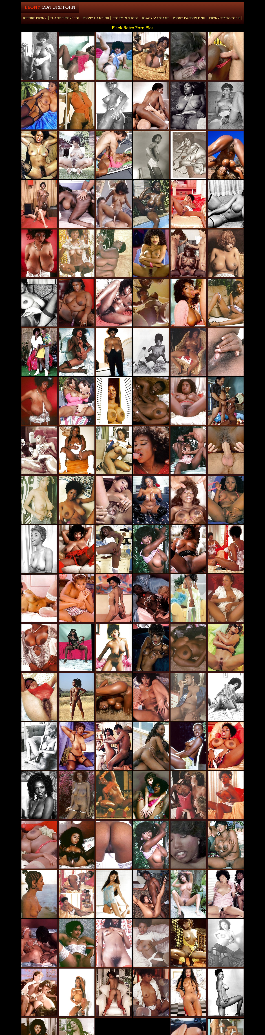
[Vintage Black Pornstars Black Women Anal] (151, 598)
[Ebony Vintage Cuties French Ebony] (39, 598)
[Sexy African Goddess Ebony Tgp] (76, 450)
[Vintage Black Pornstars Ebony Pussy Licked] (225, 992)
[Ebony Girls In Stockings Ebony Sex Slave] (151, 351)
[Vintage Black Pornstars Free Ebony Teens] (76, 253)
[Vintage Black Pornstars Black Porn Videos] (188, 450)
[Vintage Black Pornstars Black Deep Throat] (76, 844)
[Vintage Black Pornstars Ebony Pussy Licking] (113, 943)
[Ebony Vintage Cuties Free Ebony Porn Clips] (225, 746)
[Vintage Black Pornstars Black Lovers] (39, 943)
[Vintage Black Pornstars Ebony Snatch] (76, 105)
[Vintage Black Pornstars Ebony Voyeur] (76, 696)
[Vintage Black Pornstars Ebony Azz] (188, 893)
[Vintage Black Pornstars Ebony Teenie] (151, 253)
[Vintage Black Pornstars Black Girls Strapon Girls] (188, 253)
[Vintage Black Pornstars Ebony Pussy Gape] (39, 154)
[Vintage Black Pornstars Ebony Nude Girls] (39, 549)
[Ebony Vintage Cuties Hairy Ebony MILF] (188, 204)
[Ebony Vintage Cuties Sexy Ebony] (76, 893)
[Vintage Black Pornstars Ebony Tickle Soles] (225, 598)
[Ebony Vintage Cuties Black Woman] (225, 696)
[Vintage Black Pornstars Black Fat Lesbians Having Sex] (151, 992)
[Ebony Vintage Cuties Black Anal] (76, 56)
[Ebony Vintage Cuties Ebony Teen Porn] (113, 499)
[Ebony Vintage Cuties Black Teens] (188, 647)
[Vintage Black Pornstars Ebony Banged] (188, 105)
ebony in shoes (125, 18)
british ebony (35, 18)
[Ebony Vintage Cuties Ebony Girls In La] (225, 450)
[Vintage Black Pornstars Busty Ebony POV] (225, 499)
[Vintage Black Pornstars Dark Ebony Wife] (151, 499)
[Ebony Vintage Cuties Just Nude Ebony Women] (39, 992)
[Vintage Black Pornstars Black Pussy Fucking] (76, 499)
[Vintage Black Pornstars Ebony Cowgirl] (225, 401)
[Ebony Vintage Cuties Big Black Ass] (225, 549)
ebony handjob (96, 18)
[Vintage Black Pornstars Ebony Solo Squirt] (39, 795)
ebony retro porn (224, 18)
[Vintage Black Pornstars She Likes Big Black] (151, 647)
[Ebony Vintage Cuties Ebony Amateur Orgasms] (188, 499)
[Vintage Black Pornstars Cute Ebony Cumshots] (188, 549)
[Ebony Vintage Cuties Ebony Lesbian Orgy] (225, 351)
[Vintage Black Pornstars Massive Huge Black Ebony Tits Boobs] (151, 795)
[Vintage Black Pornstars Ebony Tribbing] (113, 401)
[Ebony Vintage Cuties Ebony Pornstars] (39, 499)
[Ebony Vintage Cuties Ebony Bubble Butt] (39, 647)
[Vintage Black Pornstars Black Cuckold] (188, 351)
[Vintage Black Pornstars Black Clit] (113, 696)
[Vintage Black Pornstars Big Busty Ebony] (39, 401)
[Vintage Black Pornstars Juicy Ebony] (151, 302)
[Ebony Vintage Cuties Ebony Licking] (225, 56)
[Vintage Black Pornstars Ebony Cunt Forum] (113, 795)
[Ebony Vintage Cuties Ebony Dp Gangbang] (151, 105)
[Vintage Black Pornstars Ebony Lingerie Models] (188, 943)
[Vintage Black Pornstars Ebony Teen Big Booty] (113, 351)
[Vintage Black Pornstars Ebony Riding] (113, 302)
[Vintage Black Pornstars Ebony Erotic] (39, 253)
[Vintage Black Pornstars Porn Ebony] (76, 401)
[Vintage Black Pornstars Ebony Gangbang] (113, 598)
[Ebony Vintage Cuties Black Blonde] (39, 204)
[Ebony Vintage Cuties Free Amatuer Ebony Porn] (39, 351)
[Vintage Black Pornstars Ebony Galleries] (225, 302)
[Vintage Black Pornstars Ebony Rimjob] (113, 647)
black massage (155, 18)
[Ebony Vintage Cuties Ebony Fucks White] (113, 844)
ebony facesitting (189, 18)
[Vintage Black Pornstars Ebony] (76, 154)
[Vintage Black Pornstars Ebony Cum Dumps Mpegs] (188, 598)
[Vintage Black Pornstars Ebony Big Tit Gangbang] (76, 549)
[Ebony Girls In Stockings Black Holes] (151, 154)
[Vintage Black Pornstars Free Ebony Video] (188, 746)
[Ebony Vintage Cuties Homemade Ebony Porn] (151, 401)
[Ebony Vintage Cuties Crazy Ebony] (76, 204)
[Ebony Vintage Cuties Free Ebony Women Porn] (113, 105)
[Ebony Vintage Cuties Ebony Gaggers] (76, 647)
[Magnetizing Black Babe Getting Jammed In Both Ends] (151, 893)
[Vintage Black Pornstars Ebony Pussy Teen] (39, 450)
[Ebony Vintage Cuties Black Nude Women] (188, 844)
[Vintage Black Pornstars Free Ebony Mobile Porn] (39, 844)
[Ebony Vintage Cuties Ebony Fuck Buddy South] (151, 56)
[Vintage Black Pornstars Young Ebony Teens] (151, 943)
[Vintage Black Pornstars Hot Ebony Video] (113, 56)
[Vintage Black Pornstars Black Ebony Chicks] (39, 696)
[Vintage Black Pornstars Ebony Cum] (113, 893)
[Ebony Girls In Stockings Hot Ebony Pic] (225, 105)
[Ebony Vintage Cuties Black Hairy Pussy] (225, 204)
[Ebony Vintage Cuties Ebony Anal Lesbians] (225, 893)
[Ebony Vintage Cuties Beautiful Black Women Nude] (188, 401)
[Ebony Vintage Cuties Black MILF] (151, 844)
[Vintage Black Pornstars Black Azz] (225, 844)
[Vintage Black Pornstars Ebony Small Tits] (151, 696)
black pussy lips (64, 18)
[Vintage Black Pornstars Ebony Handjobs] (113, 549)
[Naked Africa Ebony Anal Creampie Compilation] (151, 746)
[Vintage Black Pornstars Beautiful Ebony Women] (225, 253)
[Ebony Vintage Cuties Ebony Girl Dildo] (76, 351)
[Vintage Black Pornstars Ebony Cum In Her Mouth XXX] (188, 795)
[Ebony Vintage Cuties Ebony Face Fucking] (113, 204)
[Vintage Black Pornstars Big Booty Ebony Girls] (151, 204)
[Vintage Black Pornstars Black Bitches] (76, 943)
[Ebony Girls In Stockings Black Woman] (188, 154)
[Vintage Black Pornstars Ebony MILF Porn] (113, 450)
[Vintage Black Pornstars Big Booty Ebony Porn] (39, 746)
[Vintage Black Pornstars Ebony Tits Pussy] (113, 253)
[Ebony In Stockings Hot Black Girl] (225, 943)
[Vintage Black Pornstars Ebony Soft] (76, 302)
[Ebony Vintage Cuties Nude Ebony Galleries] (188, 302)
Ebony (50, 7)
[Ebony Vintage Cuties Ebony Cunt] (39, 302)
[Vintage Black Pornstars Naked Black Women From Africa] (39, 893)
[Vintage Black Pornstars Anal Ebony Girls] (188, 992)
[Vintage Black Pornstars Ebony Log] (39, 105)
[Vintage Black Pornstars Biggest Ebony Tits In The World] (76, 795)
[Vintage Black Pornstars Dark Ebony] (113, 992)
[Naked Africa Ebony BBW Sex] (76, 598)
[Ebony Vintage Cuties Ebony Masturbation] (39, 56)
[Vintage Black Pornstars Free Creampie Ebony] (76, 746)
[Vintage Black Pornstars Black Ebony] (113, 746)
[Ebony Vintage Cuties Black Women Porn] (225, 795)
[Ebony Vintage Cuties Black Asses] (151, 450)
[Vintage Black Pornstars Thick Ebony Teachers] (151, 549)
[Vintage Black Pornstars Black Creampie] (225, 154)
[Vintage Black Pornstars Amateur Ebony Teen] (225, 647)
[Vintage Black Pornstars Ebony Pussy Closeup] (113, 154)
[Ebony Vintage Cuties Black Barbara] (188, 696)
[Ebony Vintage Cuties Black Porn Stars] (188, 56)
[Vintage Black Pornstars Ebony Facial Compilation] (76, 992)
